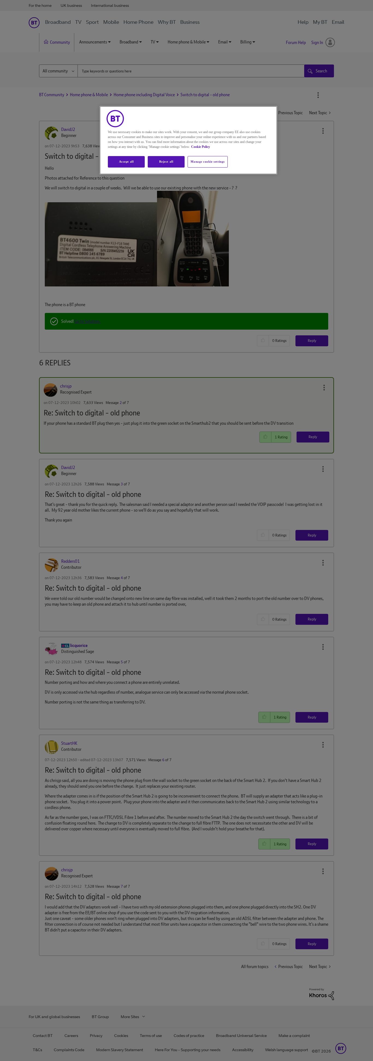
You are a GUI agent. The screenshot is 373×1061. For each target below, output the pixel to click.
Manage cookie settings (208, 161)
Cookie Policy (200, 147)
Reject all (166, 161)
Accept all (126, 161)
